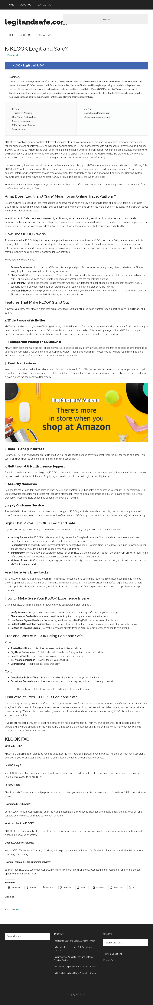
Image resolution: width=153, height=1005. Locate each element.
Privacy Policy (110, 960)
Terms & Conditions (112, 954)
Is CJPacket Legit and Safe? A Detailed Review (75, 973)
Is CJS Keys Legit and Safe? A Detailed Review (75, 966)
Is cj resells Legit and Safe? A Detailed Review (74, 941)
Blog (18, 909)
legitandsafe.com (36, 22)
